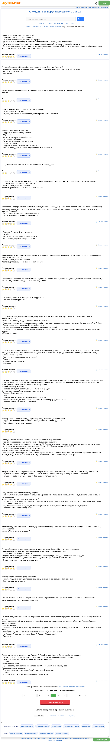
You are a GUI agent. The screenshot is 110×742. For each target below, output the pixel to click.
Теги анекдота (23, 56)
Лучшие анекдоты (16, 733)
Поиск (80, 19)
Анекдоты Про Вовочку (71, 726)
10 (53, 695)
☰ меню (104, 3)
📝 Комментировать (101, 54)
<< (25, 695)
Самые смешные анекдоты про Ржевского (72, 687)
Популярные (51, 23)
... (34, 695)
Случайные (69, 23)
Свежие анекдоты (101, 739)
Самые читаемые (31, 733)
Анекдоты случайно (46, 733)
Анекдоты (40, 23)
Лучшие (60, 23)
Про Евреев (86, 726)
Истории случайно (62, 733)
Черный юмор (56, 726)
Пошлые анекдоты (43, 726)
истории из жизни (98, 726)
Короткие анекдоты (27, 726)
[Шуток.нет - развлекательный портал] (11, 5)
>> (85, 695)
